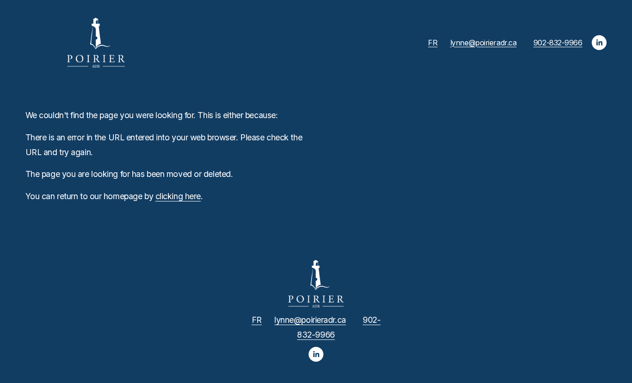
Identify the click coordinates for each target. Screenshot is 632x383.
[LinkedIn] (599, 42)
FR (432, 42)
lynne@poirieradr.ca (483, 42)
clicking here (178, 196)
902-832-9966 (557, 42)
